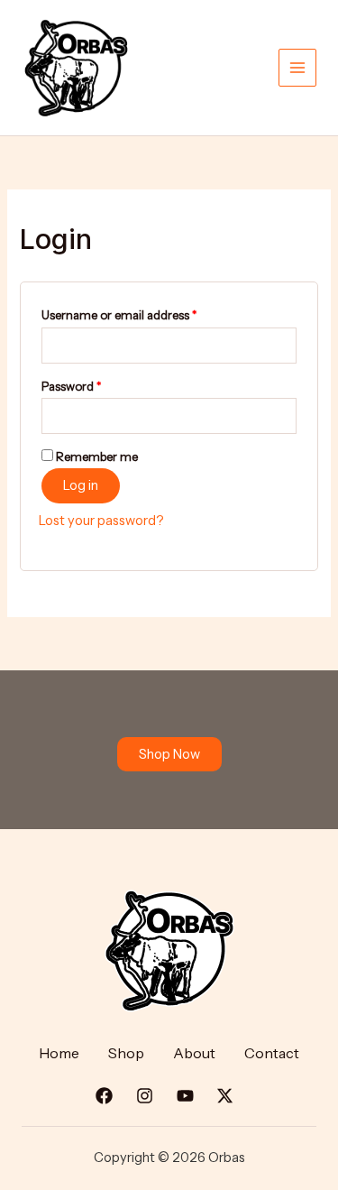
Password (95, 383)
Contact (271, 1053)
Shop (126, 1053)
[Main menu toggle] (297, 68)
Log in (80, 485)
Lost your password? (101, 520)
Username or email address (143, 312)
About (194, 1053)
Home (59, 1053)
